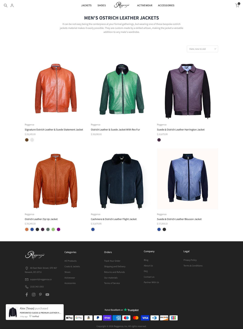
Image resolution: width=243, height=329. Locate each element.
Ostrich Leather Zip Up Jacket (41, 219)
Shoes (67, 272)
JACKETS (86, 5)
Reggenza (29, 124)
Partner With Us (151, 282)
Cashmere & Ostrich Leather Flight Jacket (114, 219)
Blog (146, 259)
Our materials (111, 277)
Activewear (69, 277)
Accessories (70, 283)
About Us (148, 265)
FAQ (146, 271)
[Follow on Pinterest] (40, 294)
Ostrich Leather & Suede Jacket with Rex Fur (115, 129)
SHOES (102, 5)
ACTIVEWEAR (144, 5)
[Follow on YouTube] (47, 294)
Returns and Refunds (114, 272)
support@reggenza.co (41, 279)
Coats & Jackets (72, 266)
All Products (70, 260)
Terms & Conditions (192, 265)
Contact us (149, 276)
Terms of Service (112, 283)
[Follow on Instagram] (33, 294)
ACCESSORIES (166, 5)
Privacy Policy (190, 259)
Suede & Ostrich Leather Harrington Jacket (180, 129)
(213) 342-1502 (37, 286)
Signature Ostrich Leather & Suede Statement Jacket (54, 129)
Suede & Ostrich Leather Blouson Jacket (179, 219)
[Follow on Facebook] (27, 294)
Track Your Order (112, 260)
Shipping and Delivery (114, 266)
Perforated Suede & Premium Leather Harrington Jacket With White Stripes (41, 325)
